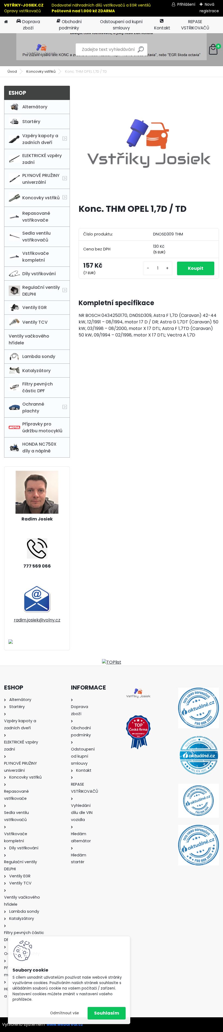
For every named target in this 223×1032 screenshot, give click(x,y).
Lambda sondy (38, 356)
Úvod (12, 71)
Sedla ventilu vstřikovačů (36, 236)
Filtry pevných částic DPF (37, 387)
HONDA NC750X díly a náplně (39, 447)
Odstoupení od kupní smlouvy (121, 25)
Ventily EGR (34, 307)
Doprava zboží (31, 25)
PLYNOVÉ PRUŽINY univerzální (41, 178)
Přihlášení (186, 4)
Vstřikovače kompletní (35, 256)
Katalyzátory (36, 371)
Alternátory (34, 107)
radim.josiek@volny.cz (37, 620)
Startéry (31, 121)
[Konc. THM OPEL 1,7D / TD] (149, 142)
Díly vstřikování (39, 274)
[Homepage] (6, 22)
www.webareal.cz (65, 1024)
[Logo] (41, 49)
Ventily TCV (35, 322)
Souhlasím (106, 1013)
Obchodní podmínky (70, 25)
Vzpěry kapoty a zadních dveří (40, 139)
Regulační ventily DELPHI (41, 290)
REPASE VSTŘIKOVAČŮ (195, 25)
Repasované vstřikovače (36, 216)
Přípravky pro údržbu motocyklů (42, 427)
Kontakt (162, 28)
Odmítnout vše (64, 1013)
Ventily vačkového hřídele (29, 339)
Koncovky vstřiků (40, 71)
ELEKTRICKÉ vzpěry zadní (42, 159)
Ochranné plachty (33, 407)
